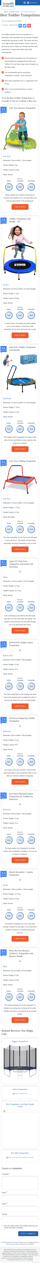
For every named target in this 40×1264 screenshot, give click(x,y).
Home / (6, 11)
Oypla (5, 577)
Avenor (6, 285)
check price (20, 207)
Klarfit (5, 885)
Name (5, 1192)
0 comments (5, 25)
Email (4, 1203)
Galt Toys (7, 156)
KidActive (7, 731)
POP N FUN (8, 656)
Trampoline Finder (11, 1242)
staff (3, 21)
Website (4, 1214)
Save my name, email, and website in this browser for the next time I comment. (21, 1227)
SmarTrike (7, 398)
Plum (5, 966)
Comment (6, 1173)
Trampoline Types (14, 11)
